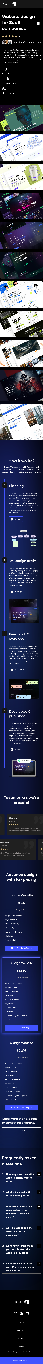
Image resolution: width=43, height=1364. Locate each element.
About (21, 1346)
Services (21, 1338)
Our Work (21, 1330)
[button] (39, 4)
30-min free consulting (21, 1360)
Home (21, 1322)
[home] (9, 4)
